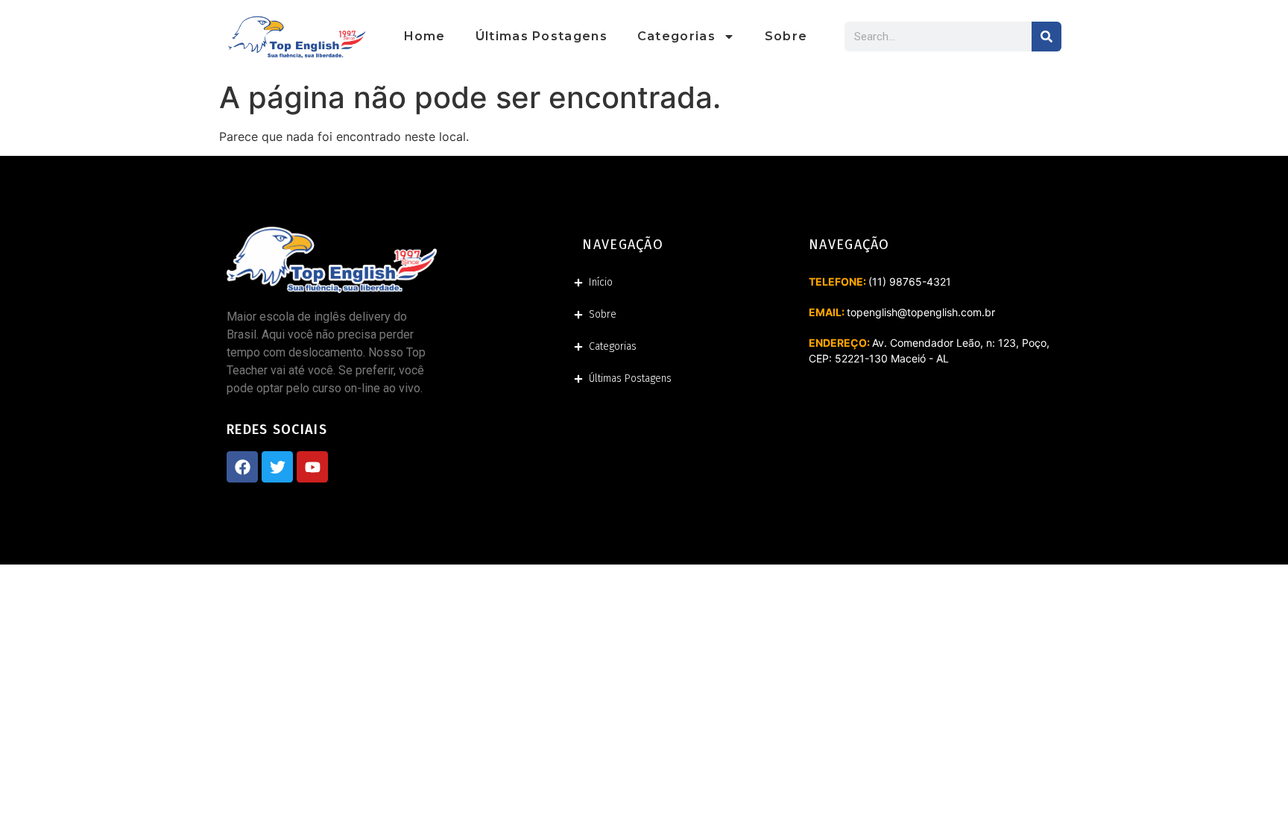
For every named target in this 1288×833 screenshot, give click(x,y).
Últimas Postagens (541, 36)
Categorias (676, 36)
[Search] (1046, 36)
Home (425, 36)
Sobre (786, 36)
